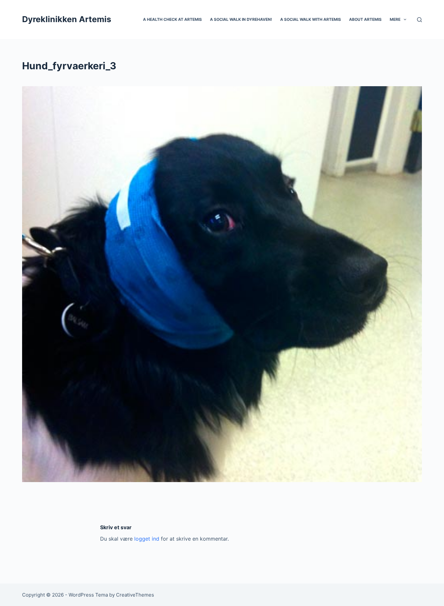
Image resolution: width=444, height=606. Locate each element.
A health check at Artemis (172, 19)
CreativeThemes (135, 595)
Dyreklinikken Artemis (66, 19)
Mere (395, 19)
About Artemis (365, 19)
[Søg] (419, 19)
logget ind (146, 538)
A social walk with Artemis (310, 19)
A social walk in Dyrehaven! (241, 19)
